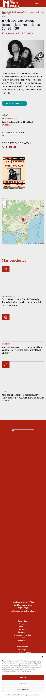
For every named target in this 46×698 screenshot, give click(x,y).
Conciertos (6, 12)
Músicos (22, 624)
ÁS (3, 135)
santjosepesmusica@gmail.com (23, 611)
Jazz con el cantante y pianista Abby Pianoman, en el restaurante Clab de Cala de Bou (23, 397)
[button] (43, 657)
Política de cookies (11, 694)
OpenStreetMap (30, 243)
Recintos (22, 629)
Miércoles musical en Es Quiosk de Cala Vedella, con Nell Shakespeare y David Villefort (22, 349)
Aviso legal (22, 649)
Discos (22, 638)
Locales (22, 627)
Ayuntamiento (22, 647)
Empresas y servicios (22, 635)
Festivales (22, 632)
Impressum (36, 694)
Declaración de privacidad (25, 694)
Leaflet (21, 243)
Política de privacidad (22, 652)
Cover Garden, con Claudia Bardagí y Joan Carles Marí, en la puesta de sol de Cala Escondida (22, 302)
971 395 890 (6, 125)
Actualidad (22, 641)
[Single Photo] (13, 189)
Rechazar (23, 683)
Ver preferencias (23, 690)
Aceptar (23, 677)
